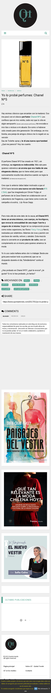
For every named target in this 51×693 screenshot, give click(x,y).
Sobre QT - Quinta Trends (35, 666)
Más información (43, 689)
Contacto (29, 671)
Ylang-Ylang (36, 229)
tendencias (11, 90)
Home (3, 90)
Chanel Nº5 (36, 117)
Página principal (8, 666)
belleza (19, 90)
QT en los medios (9, 671)
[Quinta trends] (25, 27)
